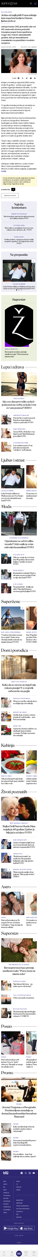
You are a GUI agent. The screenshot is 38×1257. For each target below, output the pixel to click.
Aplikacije (19, 1211)
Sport (5, 1184)
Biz (4, 1187)
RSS (17, 1214)
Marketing (19, 1200)
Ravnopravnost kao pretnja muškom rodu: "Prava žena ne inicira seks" (17, 354)
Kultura (5, 1198)
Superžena (6, 1201)
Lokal (5, 1212)
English (18, 1187)
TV (17, 1184)
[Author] (19, 326)
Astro (3, 917)
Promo (19, 1104)
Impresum (19, 1203)
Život (5, 1190)
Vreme (18, 1190)
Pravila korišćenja (22, 1206)
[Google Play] (11, 1228)
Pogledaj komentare (10, 195)
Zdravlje (6, 1193)
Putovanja (6, 1195)
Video (18, 1181)
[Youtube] (34, 1173)
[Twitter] (26, 1173)
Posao (3, 1057)
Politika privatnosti (23, 1209)
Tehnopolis (7, 1207)
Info (4, 1181)
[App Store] (27, 1228)
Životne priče (6, 12)
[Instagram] (30, 1173)
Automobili (6, 1210)
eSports (6, 1204)
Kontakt (19, 1217)
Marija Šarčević (11, 349)
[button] (16, 290)
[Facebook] (22, 1173)
